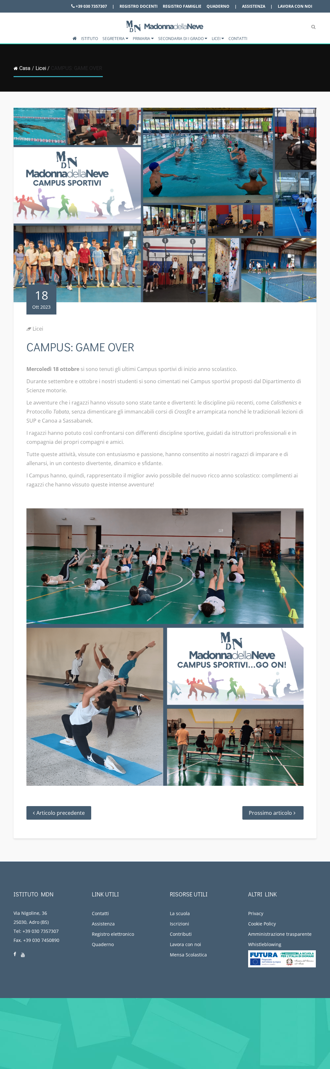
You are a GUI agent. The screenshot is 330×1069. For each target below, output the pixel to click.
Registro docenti (139, 6)
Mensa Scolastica (188, 955)
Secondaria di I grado (181, 38)
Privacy (255, 913)
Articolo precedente (60, 812)
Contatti (237, 38)
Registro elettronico (113, 934)
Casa (24, 68)
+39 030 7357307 (91, 6)
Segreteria (114, 38)
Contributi (181, 934)
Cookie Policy (262, 924)
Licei (216, 38)
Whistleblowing (264, 944)
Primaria (142, 38)
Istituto (89, 38)
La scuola (180, 913)
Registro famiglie (182, 6)
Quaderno (218, 6)
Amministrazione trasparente (280, 934)
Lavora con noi (295, 6)
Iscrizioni (179, 924)
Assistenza (253, 6)
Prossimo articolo (270, 812)
